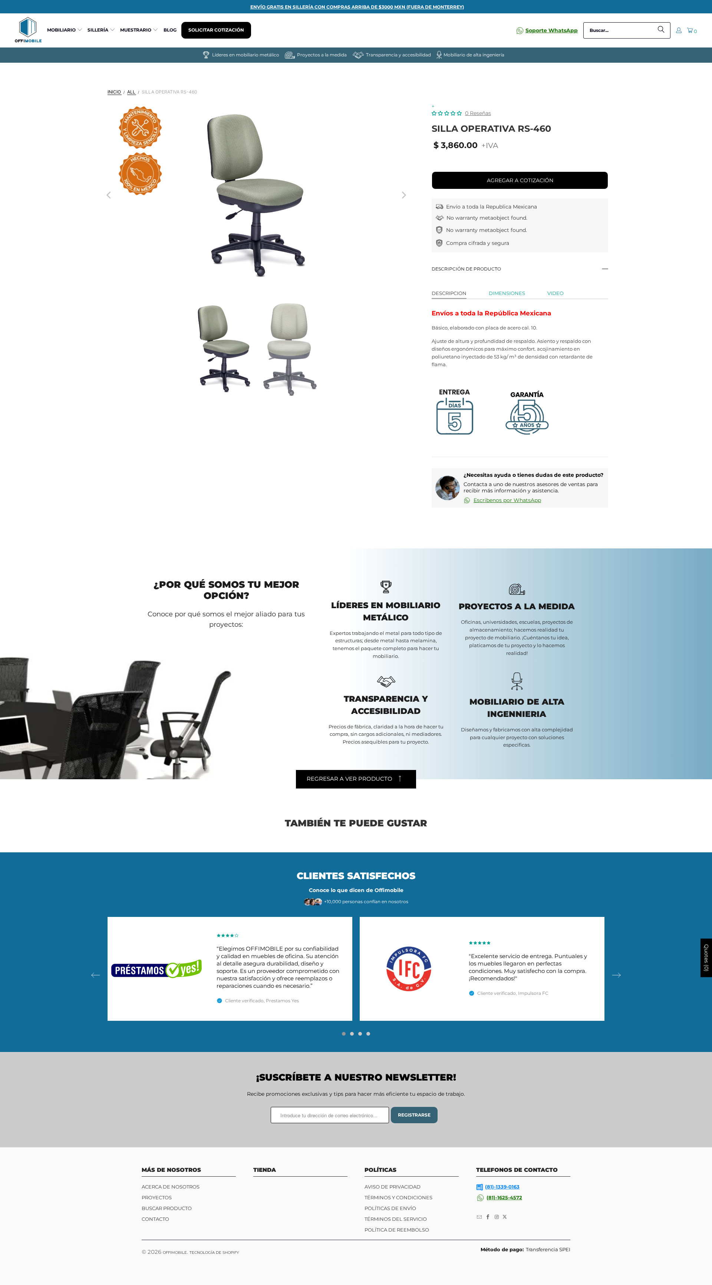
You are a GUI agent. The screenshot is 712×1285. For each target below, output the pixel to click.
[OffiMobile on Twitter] (504, 1217)
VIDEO (555, 293)
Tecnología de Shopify (214, 1252)
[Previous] (109, 195)
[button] (65, 30)
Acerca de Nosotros (171, 1187)
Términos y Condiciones (398, 1197)
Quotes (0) (706, 958)
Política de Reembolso (397, 1230)
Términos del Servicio (396, 1219)
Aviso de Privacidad (393, 1187)
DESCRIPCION (449, 293)
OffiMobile (175, 1252)
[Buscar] (661, 30)
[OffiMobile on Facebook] (488, 1217)
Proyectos (157, 1197)
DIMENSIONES (507, 293)
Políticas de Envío (390, 1208)
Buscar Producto (167, 1208)
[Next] (403, 195)
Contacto (155, 1219)
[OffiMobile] (28, 30)
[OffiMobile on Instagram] (497, 1217)
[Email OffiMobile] (479, 1217)
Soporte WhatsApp (551, 30)
